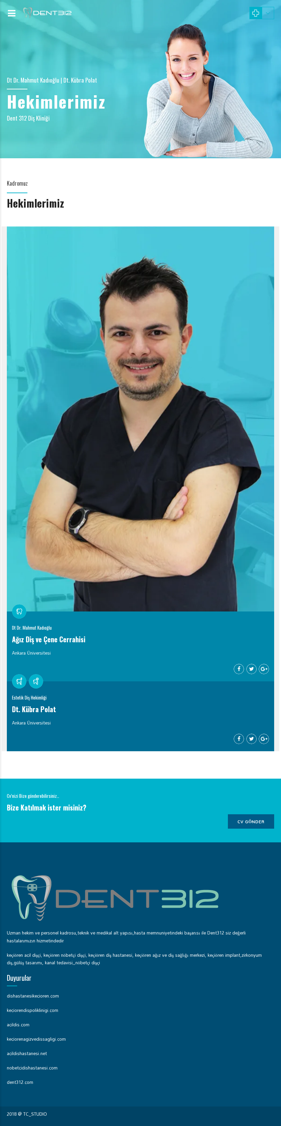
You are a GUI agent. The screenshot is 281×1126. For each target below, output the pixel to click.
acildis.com (18, 1024)
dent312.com (20, 1082)
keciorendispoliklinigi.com (32, 1010)
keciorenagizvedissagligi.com (36, 1039)
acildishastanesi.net (27, 1053)
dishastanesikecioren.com (33, 995)
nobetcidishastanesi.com (32, 1067)
